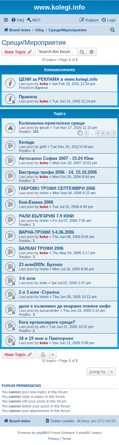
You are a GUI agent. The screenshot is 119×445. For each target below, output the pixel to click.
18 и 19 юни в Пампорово (46, 338)
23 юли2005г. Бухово (40, 264)
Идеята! (41, 88)
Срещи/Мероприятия (34, 42)
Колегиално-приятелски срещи (52, 123)
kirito (43, 283)
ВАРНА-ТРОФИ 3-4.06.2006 (46, 232)
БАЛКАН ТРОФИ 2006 (41, 248)
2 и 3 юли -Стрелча (39, 292)
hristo (44, 193)
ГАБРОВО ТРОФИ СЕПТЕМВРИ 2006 (57, 188)
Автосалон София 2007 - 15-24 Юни (56, 158)
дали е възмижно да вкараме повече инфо (65, 306)
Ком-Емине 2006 (36, 202)
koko (44, 84)
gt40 (43, 147)
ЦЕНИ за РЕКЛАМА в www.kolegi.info (58, 79)
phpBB (42, 432)
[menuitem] (17, 20)
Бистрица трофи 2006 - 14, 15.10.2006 (58, 172)
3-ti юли (27, 278)
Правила (28, 96)
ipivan (44, 128)
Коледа (26, 142)
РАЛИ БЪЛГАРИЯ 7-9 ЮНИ (46, 216)
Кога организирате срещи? (47, 322)
